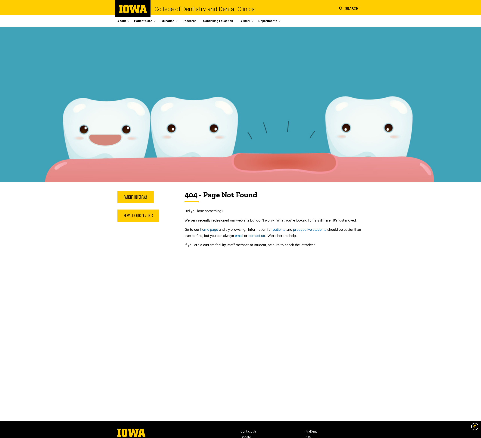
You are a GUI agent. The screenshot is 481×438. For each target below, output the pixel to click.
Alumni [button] (245, 21)
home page (209, 229)
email (239, 236)
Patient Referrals (135, 196)
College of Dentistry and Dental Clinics (204, 9)
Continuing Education (218, 21)
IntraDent (310, 431)
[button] (349, 8)
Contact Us (248, 431)
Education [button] (167, 21)
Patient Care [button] (143, 21)
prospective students (309, 229)
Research (189, 21)
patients (279, 229)
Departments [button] (267, 21)
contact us (256, 236)
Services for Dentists (138, 215)
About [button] (121, 21)
